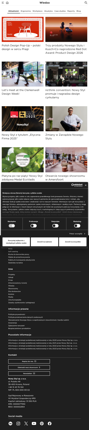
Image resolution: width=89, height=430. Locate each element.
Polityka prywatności (16, 314)
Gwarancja (12, 323)
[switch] (33, 225)
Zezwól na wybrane (44, 242)
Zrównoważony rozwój (17, 283)
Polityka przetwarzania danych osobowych (25, 317)
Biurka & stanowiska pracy (18, 254)
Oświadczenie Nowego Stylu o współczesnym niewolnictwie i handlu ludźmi (38, 320)
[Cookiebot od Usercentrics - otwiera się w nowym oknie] (72, 185)
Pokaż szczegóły (75, 234)
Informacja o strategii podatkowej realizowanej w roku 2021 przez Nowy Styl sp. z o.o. (42, 343)
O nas (10, 280)
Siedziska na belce (15, 263)
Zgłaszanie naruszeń (16, 325)
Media (10, 297)
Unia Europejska (14, 300)
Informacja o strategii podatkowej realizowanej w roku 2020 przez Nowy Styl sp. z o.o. (43, 340)
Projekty (11, 274)
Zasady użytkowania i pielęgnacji (21, 302)
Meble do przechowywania (19, 257)
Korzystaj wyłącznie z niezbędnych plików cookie (16, 242)
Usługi (10, 277)
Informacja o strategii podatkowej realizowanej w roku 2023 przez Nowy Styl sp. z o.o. (43, 349)
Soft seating (13, 251)
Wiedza (11, 286)
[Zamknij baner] (86, 185)
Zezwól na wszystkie (73, 242)
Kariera (11, 294)
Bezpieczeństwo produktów (19, 328)
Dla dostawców (14, 291)
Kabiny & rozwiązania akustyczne (21, 260)
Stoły (10, 249)
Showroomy (13, 288)
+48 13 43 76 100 (16, 387)
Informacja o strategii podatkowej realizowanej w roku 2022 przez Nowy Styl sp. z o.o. (43, 346)
